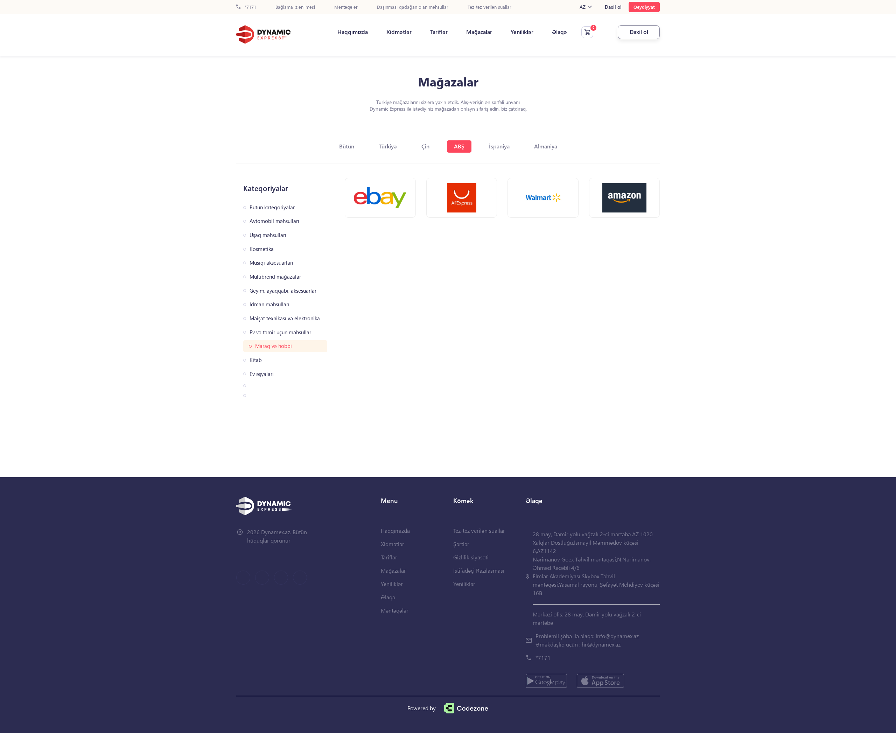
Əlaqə (559, 32)
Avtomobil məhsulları (274, 221)
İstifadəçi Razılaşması (478, 570)
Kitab (256, 360)
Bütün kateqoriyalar (272, 207)
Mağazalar (479, 32)
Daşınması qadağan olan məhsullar (412, 7)
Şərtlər (461, 543)
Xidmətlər (399, 32)
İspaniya (499, 146)
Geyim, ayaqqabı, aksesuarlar (283, 290)
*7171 (249, 7)
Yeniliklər (522, 32)
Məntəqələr (346, 7)
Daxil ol (613, 7)
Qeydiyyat (644, 7)
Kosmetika (262, 249)
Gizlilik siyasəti (471, 557)
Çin (425, 146)
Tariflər (439, 32)
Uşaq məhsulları (268, 235)
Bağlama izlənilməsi (295, 7)
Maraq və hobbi (273, 346)
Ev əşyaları (262, 374)
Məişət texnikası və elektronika (285, 318)
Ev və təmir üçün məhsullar (280, 332)
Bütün (346, 146)
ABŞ (459, 146)
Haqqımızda (352, 32)
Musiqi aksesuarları (271, 262)
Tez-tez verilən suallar (489, 7)
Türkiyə (388, 146)
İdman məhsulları (269, 304)
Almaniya (545, 146)
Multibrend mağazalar (275, 276)
